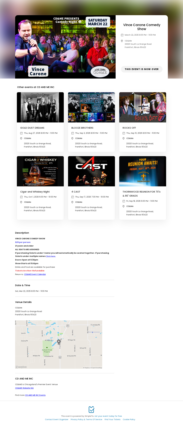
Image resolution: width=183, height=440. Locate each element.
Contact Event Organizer (56, 419)
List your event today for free (108, 416)
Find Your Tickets (112, 419)
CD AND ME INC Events (35, 395)
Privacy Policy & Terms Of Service (86, 419)
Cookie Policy (129, 419)
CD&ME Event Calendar (35, 274)
